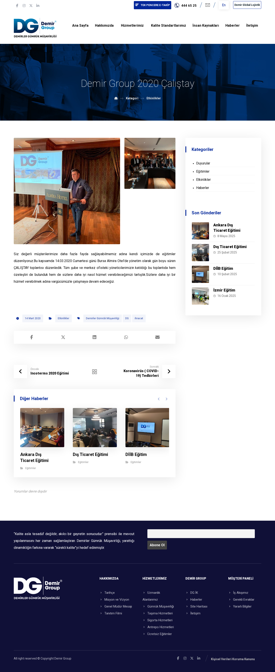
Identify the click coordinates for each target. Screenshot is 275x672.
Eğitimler (30, 468)
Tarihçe (109, 593)
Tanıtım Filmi (113, 613)
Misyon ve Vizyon (116, 599)
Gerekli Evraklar (243, 599)
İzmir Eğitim (224, 290)
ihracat (139, 318)
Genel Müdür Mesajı (118, 606)
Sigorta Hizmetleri (160, 620)
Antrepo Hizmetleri (160, 627)
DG (127, 318)
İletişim (195, 613)
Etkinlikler (63, 318)
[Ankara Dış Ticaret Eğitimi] (200, 230)
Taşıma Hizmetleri (160, 613)
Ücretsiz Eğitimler (159, 634)
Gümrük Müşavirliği (160, 606)
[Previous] (159, 399)
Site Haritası (198, 606)
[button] (17, 5)
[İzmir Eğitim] (200, 296)
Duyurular (203, 163)
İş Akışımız (240, 593)
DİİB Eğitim (223, 268)
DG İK (194, 593)
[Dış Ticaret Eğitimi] (200, 252)
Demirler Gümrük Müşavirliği (102, 318)
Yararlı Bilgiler (242, 606)
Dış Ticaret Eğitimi (230, 246)
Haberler (202, 188)
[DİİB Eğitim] (200, 274)
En (224, 5)
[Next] (166, 399)
